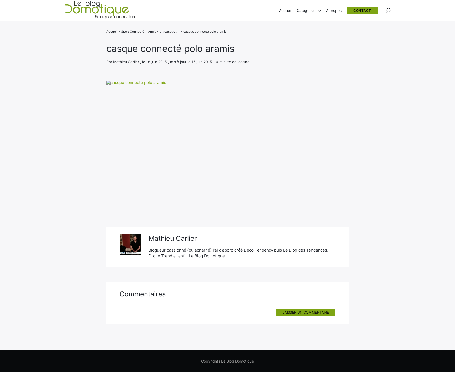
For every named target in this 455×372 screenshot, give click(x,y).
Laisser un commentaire (306, 312)
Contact (362, 10)
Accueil (285, 10)
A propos (334, 10)
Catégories (306, 10)
